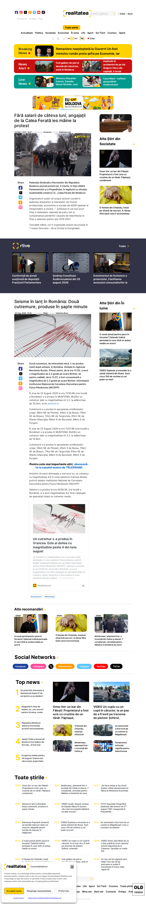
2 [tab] (72, 287)
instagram (21, 12)
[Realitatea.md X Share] (21, 193)
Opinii (122, 32)
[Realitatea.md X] (25, 12)
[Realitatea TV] (82, 38)
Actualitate (27, 32)
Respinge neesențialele (39, 891)
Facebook (21, 188)
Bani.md (98, 891)
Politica (39, 32)
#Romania (50, 596)
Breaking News (25, 51)
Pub (41, 18)
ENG (122, 13)
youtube (39, 12)
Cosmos (112, 32)
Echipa (32, 18)
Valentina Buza (62, 313)
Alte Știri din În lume (112, 305)
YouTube (101, 666)
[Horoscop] (52, 38)
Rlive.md (87, 891)
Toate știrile (71, 27)
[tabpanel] (30, 268)
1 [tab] (69, 287)
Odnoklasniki (21, 203)
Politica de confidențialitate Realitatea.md (44, 898)
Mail (21, 207)
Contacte (22, 18)
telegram (34, 12)
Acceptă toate (14, 891)
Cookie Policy (18, 898)
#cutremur (36, 596)
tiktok (43, 12)
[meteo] (64, 38)
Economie (63, 32)
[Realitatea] (79, 13)
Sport (90, 32)
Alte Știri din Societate (110, 141)
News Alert (23, 66)
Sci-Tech (100, 32)
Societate (50, 32)
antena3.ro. (53, 403)
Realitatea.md (65, 132)
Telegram (21, 197)
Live (92, 38)
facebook (16, 12)
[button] (72, 866)
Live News (23, 81)
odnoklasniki (30, 12)
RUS (130, 13)
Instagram (38, 666)
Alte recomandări (28, 609)
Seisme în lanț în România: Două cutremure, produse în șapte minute (51, 304)
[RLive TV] (21, 246)
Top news (28, 682)
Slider (45, 313)
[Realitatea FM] (72, 38)
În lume (75, 32)
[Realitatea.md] (138, 889)
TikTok (116, 666)
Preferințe (63, 891)
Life (83, 32)
